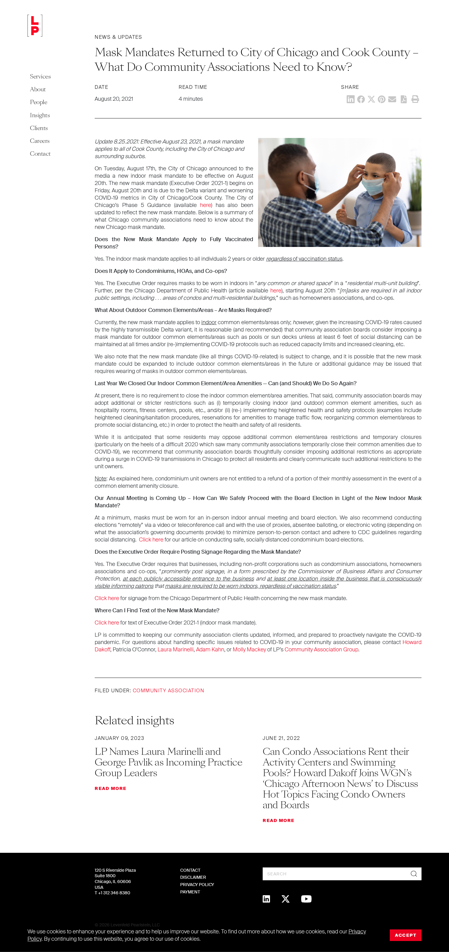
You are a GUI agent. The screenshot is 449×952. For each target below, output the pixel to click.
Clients (39, 128)
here (205, 205)
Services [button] (40, 76)
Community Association (169, 690)
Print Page (415, 99)
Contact (40, 154)
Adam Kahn (210, 649)
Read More (111, 788)
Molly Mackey (249, 649)
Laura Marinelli (176, 649)
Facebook (361, 99)
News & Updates (118, 37)
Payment (190, 892)
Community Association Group (321, 649)
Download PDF (404, 99)
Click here (151, 539)
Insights (40, 115)
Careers (40, 141)
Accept (405, 935)
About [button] (38, 89)
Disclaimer (193, 877)
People (38, 102)
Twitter (371, 99)
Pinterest (382, 99)
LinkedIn (351, 99)
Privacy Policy (197, 884)
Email (392, 99)
